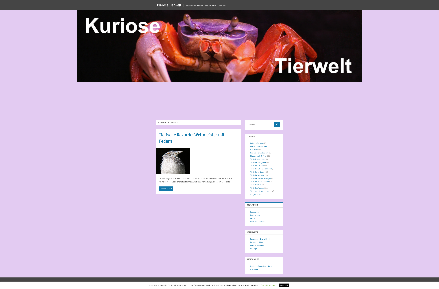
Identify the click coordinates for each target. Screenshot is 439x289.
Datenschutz (255, 215)
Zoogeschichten (256, 194)
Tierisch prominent (257, 159)
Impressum (254, 212)
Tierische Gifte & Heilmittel (261, 169)
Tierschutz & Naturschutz (260, 191)
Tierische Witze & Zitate (259, 181)
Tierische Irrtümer (257, 172)
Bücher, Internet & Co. (259, 146)
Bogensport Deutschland (260, 239)
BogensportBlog (256, 242)
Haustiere (254, 149)
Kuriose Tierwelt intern (259, 153)
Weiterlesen (166, 189)
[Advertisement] (219, 99)
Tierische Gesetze (257, 165)
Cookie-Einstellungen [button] (268, 285)
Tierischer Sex (255, 185)
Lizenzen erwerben (257, 221)
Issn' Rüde (254, 269)
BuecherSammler (257, 245)
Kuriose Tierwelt (169, 5)
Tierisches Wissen (257, 188)
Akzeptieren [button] (284, 285)
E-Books (253, 218)
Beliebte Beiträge (257, 143)
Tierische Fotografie (258, 162)
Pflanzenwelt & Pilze (258, 156)
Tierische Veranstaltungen (260, 178)
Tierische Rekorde (257, 175)
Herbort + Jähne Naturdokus (261, 266)
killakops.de (254, 248)
